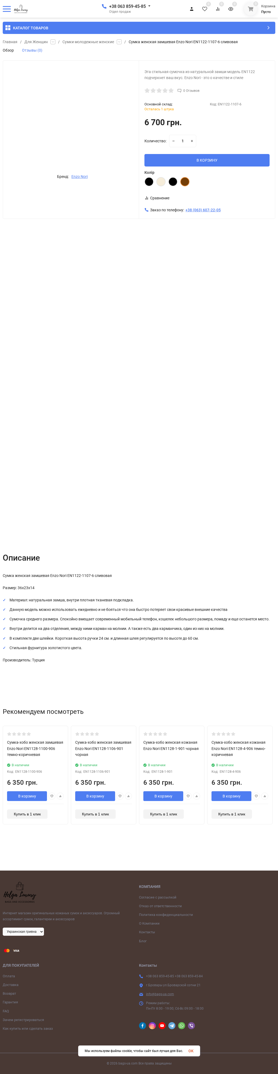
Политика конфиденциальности (166, 915)
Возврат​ (9, 993)
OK (191, 1051)
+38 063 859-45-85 (127, 6)
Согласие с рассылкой (157, 897)
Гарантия (10, 1002)
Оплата (9, 976)
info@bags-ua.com (160, 994)
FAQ (6, 1011)
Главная (10, 42)
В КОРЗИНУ (207, 160)
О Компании (149, 923)
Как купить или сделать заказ (28, 1028)
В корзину (27, 796)
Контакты (147, 932)
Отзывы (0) (32, 50)
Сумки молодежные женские (88, 42)
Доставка (10, 985)
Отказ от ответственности (160, 906)
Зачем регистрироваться (23, 1020)
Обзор (8, 50)
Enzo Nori (79, 176)
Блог (143, 941)
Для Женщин (36, 42)
